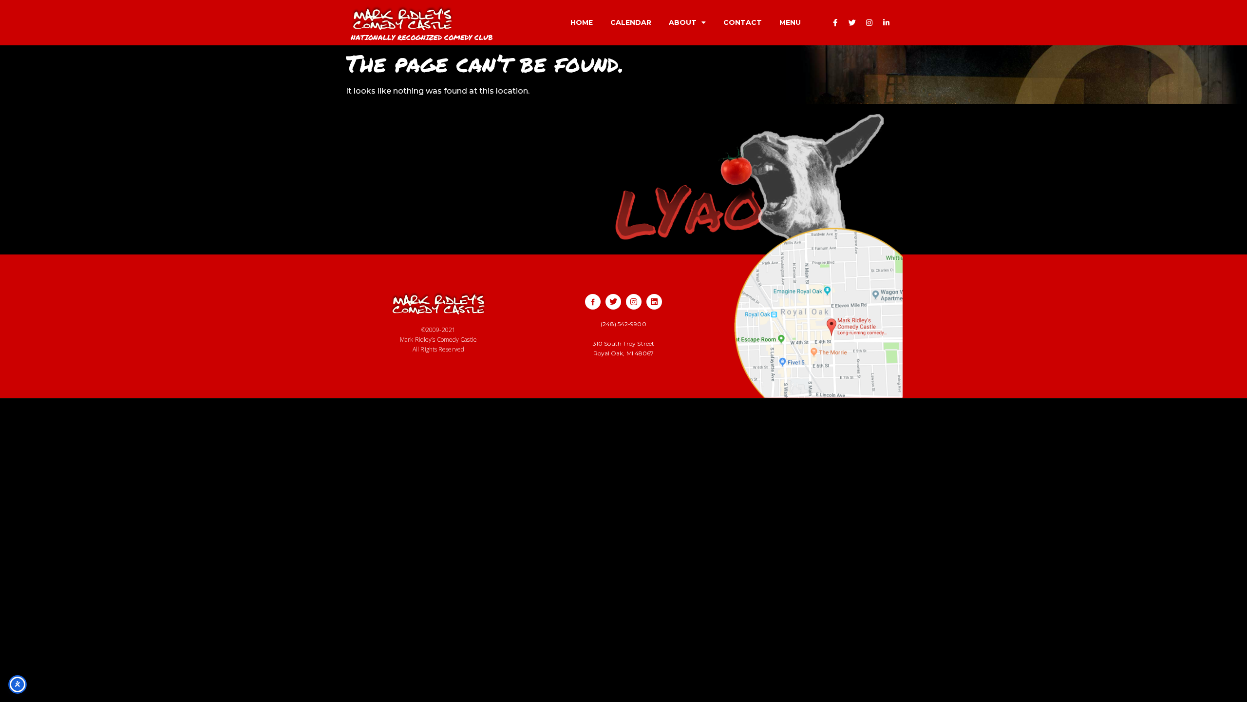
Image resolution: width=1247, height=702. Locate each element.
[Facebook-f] (835, 22)
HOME (581, 22)
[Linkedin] (654, 302)
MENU (790, 22)
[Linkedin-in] (886, 22)
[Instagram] (869, 22)
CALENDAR (630, 22)
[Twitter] (852, 22)
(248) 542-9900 (623, 324)
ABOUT (683, 22)
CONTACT (742, 22)
